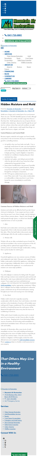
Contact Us (10, 76)
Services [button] (8, 54)
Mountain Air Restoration (14, 109)
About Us (9, 67)
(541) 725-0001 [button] (11, 375)
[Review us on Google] (5, 10)
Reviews (19, 67)
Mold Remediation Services (13, 414)
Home (7, 51)
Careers (8, 78)
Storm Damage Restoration (12, 423)
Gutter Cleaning (11, 62)
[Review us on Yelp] (5, 13)
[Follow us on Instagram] (5, 6)
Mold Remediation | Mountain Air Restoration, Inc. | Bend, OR (17, 110)
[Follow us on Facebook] (5, 4)
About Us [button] (9, 65)
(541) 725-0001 (12, 81)
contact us (8, 342)
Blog (7, 74)
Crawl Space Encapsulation (13, 418)
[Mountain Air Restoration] (18, 31)
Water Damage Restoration (15, 56)
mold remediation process (27, 340)
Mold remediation (6, 285)
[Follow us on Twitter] (5, 8)
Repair (18, 58)
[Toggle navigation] (2, 48)
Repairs (7, 416)
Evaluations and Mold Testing (13, 420)
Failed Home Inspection (24, 60)
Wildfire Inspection (26, 62)
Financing (9, 71)
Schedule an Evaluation (18, 41)
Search (3, 90)
